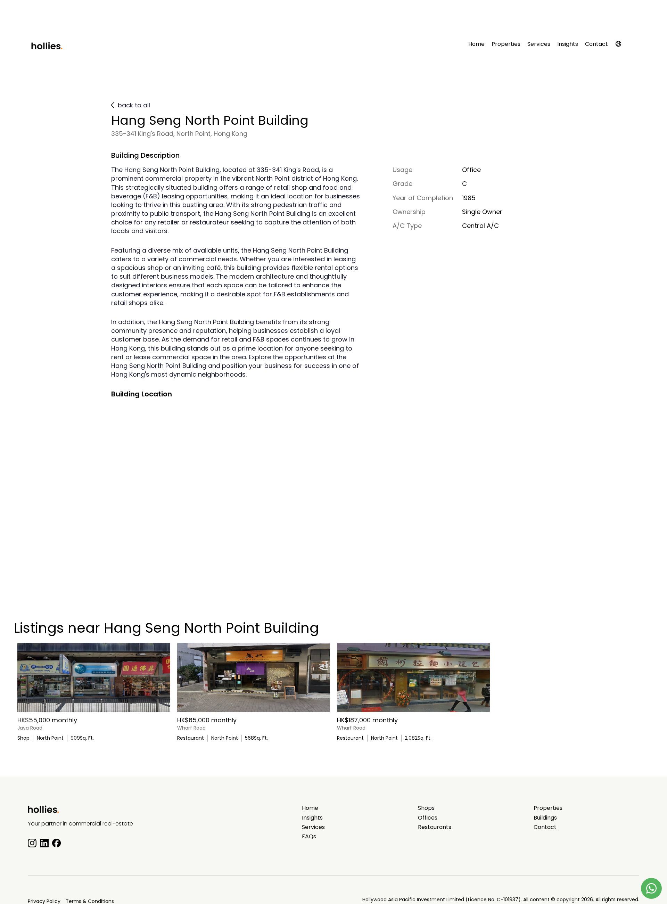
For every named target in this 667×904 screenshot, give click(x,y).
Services (538, 44)
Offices (427, 818)
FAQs (309, 836)
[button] (622, 45)
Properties (506, 44)
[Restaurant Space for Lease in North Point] (413, 677)
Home (476, 44)
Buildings (545, 818)
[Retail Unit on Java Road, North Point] (93, 677)
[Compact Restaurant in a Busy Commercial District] (253, 677)
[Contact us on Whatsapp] (651, 888)
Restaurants (434, 827)
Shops (426, 808)
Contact (596, 44)
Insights (567, 44)
